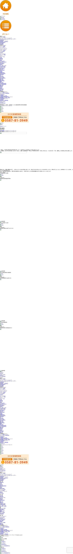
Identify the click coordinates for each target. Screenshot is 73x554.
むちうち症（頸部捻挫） (5, 93)
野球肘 (1, 86)
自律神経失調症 (3, 83)
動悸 (1, 60)
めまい (1, 55)
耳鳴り (1, 413)
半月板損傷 (2, 61)
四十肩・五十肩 (3, 62)
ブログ (1, 103)
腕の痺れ (2, 79)
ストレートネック (3, 48)
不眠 (1, 57)
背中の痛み (2, 77)
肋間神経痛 (2, 72)
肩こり (1, 75)
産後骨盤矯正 (2, 42)
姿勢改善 (2, 40)
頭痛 (1, 87)
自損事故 (2, 99)
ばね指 (1, 52)
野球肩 (1, 87)
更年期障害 (2, 68)
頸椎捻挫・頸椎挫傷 (4, 100)
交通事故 (2, 95)
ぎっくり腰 (2, 46)
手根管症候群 (2, 66)
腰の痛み (2, 79)
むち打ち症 (2, 94)
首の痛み (2, 89)
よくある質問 (2, 103)
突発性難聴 (2, 70)
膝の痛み (2, 82)
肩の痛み (2, 76)
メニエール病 (2, 54)
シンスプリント (3, 47)
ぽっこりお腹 (2, 54)
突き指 (1, 69)
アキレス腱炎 (2, 46)
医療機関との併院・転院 (5, 97)
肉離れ (1, 71)
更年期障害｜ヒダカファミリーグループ (8, 130)
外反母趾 (2, 63)
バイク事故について (4, 92)
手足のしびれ (2, 67)
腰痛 (1, 81)
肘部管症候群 (2, 73)
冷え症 (1, 59)
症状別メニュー (3, 126)
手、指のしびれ (3, 65)
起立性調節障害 (3, 84)
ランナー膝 (2, 56)
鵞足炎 (1, 90)
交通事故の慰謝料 (3, 95)
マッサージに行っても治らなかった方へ (8, 38)
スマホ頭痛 (2, 51)
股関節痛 (2, 74)
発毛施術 (2, 43)
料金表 (1, 373)
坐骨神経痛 (2, 62)
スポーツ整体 (2, 37)
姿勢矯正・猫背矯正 (4, 41)
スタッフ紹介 (2, 101)
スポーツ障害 (2, 50)
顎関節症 (2, 88)
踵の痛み (2, 85)
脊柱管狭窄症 (2, 78)
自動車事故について (4, 98)
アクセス (2, 372)
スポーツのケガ (3, 49)
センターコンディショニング (6, 38)
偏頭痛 (1, 58)
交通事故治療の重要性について (6, 96)
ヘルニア (2, 53)
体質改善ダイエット (4, 39)
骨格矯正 (2, 44)
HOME (1, 124)
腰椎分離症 (2, 80)
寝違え (1, 64)
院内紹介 (2, 102)
